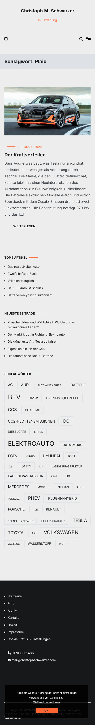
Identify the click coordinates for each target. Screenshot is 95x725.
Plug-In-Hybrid (62, 498)
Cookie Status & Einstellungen (29, 639)
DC (66, 421)
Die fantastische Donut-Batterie (30, 356)
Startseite (15, 596)
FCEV (12, 456)
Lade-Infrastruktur (66, 466)
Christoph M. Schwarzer (47, 10)
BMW (33, 398)
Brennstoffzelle (62, 398)
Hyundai (51, 456)
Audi (25, 385)
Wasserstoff (39, 543)
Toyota (16, 532)
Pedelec (14, 498)
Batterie (78, 385)
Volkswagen (61, 532)
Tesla (80, 520)
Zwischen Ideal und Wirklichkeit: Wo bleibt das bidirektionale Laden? (41, 324)
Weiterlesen (24, 226)
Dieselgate (17, 431)
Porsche (16, 509)
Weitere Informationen (46, 702)
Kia (41, 466)
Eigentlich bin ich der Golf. (26, 349)
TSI (34, 533)
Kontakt (13, 617)
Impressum (16, 632)
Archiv (12, 610)
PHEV (34, 498)
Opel (81, 487)
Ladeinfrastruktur (25, 476)
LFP (68, 476)
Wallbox (14, 543)
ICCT (72, 456)
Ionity (26, 466)
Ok (46, 711)
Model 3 (43, 487)
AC (10, 385)
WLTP (62, 543)
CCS (12, 409)
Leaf (54, 476)
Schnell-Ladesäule (20, 521)
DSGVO (13, 625)
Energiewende (72, 444)
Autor (11, 603)
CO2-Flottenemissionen (31, 421)
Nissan (63, 487)
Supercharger (53, 521)
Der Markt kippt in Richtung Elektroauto (36, 334)
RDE (35, 509)
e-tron (38, 432)
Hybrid (30, 456)
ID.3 (10, 466)
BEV (14, 397)
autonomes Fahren (50, 385)
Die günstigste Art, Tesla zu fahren (32, 341)
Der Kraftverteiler (24, 155)
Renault (53, 509)
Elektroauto (31, 443)
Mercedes (18, 486)
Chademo (32, 410)
